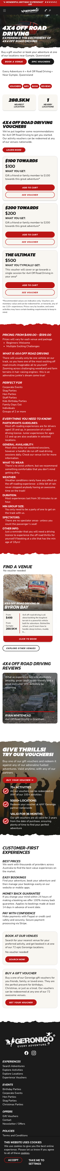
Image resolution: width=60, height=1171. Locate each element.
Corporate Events (13, 1093)
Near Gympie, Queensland (18, 75)
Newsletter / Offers (14, 1124)
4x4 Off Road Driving (39, 71)
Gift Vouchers (10, 1116)
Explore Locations (13, 1073)
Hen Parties (9, 1097)
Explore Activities (13, 1070)
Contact (7, 1120)
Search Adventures (14, 1066)
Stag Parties (10, 1100)
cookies (25, 1153)
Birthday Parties (12, 1089)
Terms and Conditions (15, 1135)
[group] (28, 608)
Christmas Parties (13, 1104)
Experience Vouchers (15, 1077)
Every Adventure (13, 71)
